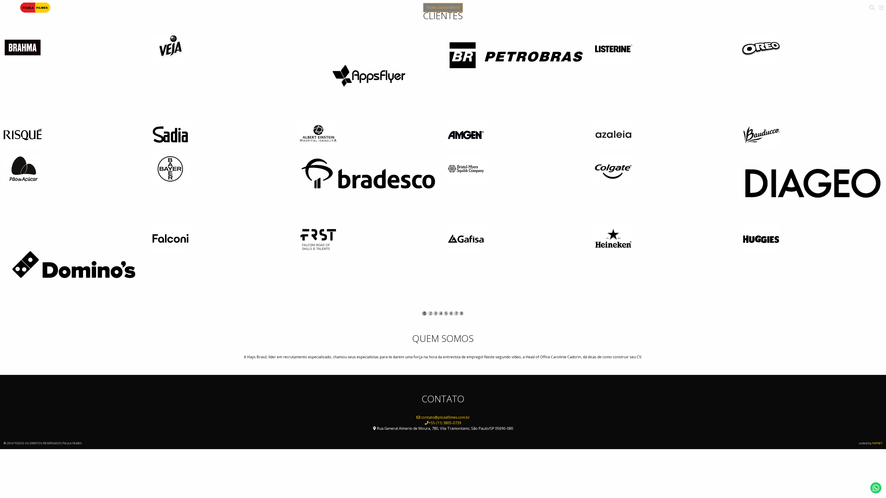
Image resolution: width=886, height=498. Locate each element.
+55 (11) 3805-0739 (444, 422)
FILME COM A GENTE (443, 7)
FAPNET (877, 443)
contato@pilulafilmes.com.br (445, 417)
